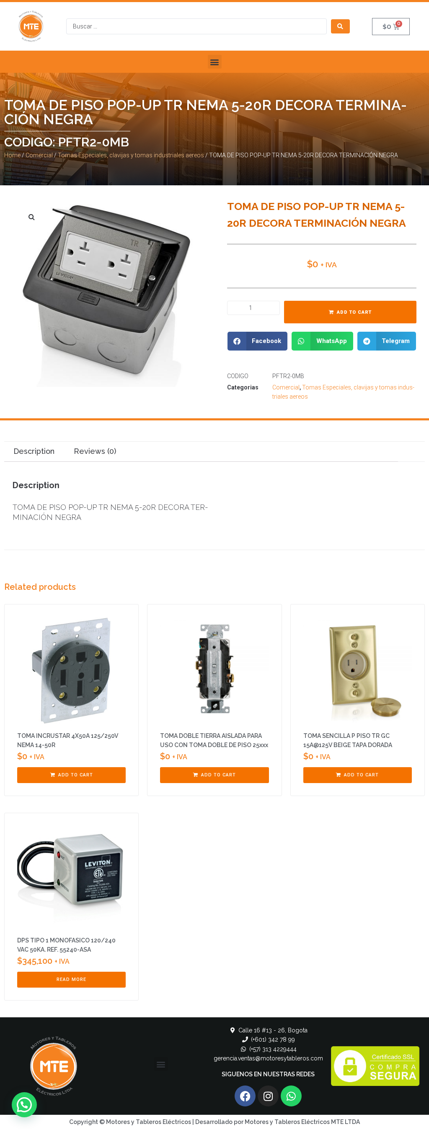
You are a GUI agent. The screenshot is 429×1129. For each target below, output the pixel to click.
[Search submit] (340, 26)
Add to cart (354, 312)
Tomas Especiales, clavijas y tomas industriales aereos (131, 155)
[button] (215, 62)
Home (12, 155)
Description (33, 451)
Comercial (39, 155)
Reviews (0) (95, 451)
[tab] (33, 451)
